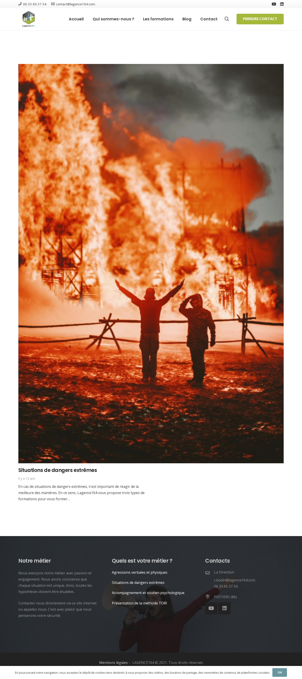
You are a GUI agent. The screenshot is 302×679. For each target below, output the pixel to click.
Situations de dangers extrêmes (57, 470)
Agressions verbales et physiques (139, 572)
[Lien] (28, 19)
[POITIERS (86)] (209, 597)
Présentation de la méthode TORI (139, 603)
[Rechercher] (227, 19)
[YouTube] (274, 4)
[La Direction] (209, 573)
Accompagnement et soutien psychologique (148, 592)
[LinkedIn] (282, 4)
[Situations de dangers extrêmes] (151, 67)
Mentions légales (113, 662)
